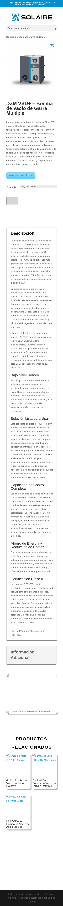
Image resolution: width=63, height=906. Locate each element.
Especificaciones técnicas (21, 175)
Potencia (11, 187)
